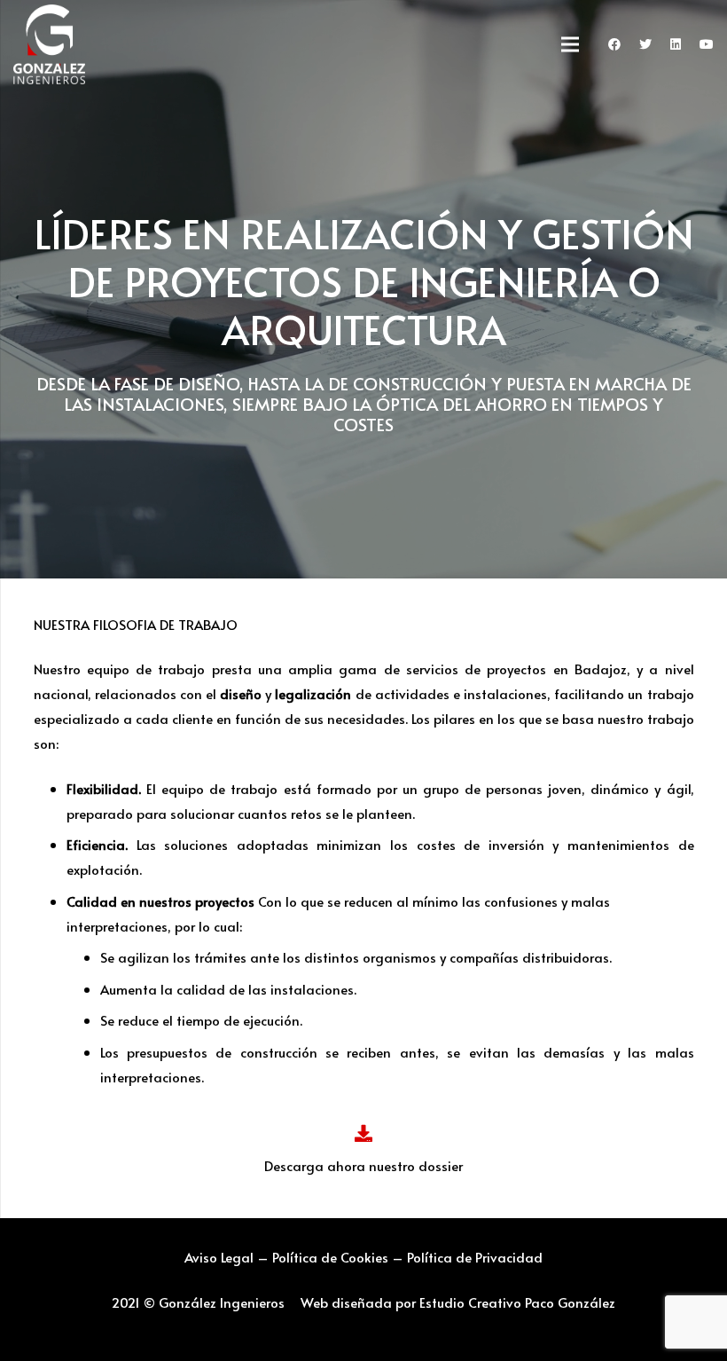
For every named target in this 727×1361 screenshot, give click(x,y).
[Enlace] (49, 44)
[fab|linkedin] (675, 44)
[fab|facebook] (614, 44)
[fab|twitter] (645, 44)
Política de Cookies (330, 1256)
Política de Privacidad (475, 1256)
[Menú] (570, 44)
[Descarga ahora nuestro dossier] (364, 1134)
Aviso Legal (219, 1256)
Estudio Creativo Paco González (517, 1302)
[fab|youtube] (707, 44)
